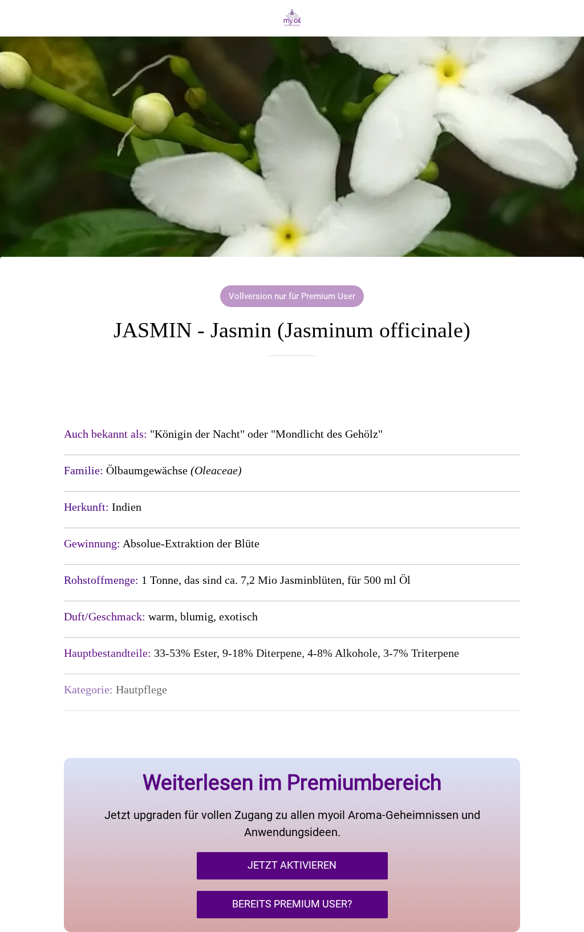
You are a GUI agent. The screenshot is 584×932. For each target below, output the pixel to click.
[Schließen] (18, 18)
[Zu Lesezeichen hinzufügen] (292, 390)
